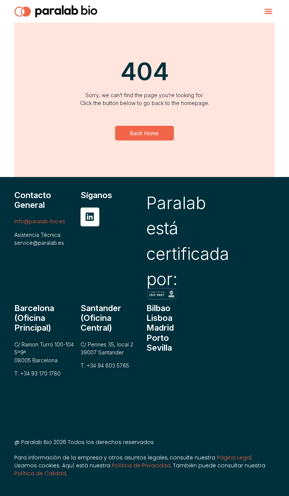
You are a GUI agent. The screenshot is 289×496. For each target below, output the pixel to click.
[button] (268, 11)
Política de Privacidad (141, 465)
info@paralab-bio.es (39, 221)
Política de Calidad (40, 473)
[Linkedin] (90, 217)
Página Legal (234, 457)
